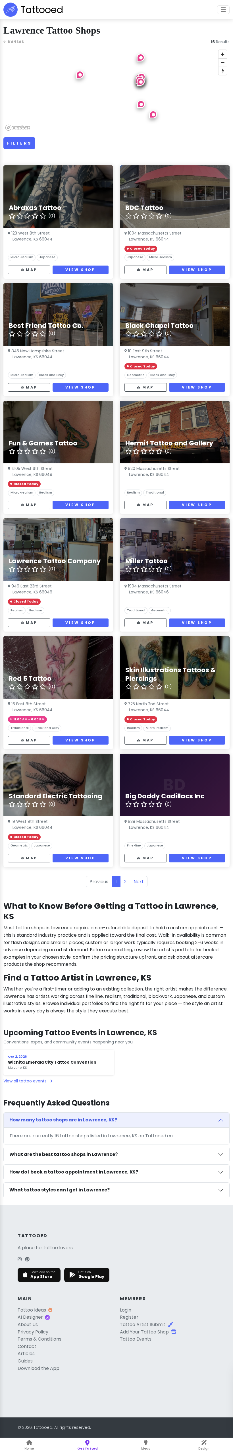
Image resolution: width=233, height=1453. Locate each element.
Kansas (16, 41)
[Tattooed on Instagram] (20, 1259)
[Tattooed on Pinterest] (27, 1259)
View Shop (80, 269)
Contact (27, 1346)
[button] (80, 75)
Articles (26, 1353)
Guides (25, 1361)
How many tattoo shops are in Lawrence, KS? (63, 1120)
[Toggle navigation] (223, 9)
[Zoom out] (223, 62)
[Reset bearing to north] (223, 71)
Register (129, 1317)
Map (32, 269)
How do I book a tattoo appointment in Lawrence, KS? (73, 1172)
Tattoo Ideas (32, 1310)
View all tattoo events (25, 1081)
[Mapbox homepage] (17, 127)
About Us (28, 1324)
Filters (19, 143)
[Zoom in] (223, 54)
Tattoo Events (135, 1339)
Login (125, 1310)
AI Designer (30, 1317)
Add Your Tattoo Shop (144, 1332)
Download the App (38, 1368)
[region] (116, 90)
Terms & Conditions (39, 1339)
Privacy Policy (33, 1332)
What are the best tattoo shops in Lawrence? (63, 1154)
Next (139, 881)
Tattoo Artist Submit (142, 1324)
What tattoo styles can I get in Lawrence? (59, 1190)
